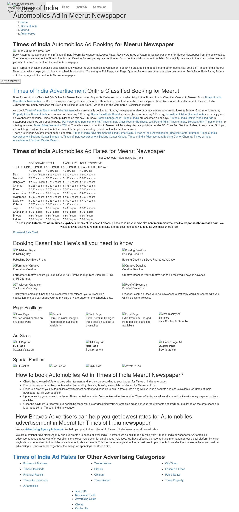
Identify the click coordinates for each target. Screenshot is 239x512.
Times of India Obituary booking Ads (191, 118)
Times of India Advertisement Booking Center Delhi (103, 133)
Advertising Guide (85, 499)
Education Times (175, 469)
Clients (79, 504)
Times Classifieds (33, 469)
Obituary (99, 474)
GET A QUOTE (10, 81)
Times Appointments (35, 480)
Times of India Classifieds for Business (124, 121)
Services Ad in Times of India (205, 121)
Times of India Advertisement (49, 90)
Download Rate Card (25, 232)
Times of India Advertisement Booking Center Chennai (160, 136)
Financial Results (33, 474)
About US (80, 491)
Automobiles (30, 486)
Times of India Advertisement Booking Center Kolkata (95, 136)
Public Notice (173, 474)
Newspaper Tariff (85, 495)
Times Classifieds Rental (105, 114)
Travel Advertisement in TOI (50, 125)
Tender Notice (102, 463)
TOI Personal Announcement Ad (81, 121)
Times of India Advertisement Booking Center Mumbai (167, 133)
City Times (171, 463)
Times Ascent (102, 480)
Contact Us (81, 508)
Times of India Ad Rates (44, 456)
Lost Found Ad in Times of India (167, 121)
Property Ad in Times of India (30, 114)
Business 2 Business (35, 463)
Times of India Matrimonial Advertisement (50, 110)
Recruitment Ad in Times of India (185, 114)
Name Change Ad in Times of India (118, 118)
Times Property (174, 480)
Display (98, 469)
